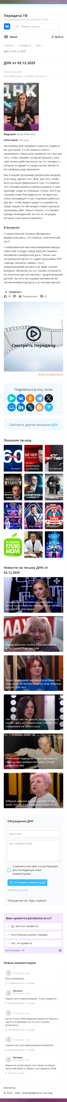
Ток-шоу (24, 140)
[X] (48, 398)
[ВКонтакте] (21, 398)
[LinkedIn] (21, 407)
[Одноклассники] (30, 398)
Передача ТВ (15, 15)
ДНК (38, 45)
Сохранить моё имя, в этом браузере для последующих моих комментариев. (35, 870)
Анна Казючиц (26, 134)
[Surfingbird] (48, 407)
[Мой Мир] (11, 407)
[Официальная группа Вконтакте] (7, 26)
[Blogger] (39, 407)
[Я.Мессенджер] (11, 398)
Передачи (25, 45)
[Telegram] (39, 398)
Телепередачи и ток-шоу (37, 1093)
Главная (9, 45)
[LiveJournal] (30, 407)
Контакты (10, 1087)
